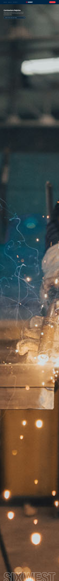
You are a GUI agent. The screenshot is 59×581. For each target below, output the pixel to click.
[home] (29, 2)
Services (5, 2)
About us (10, 2)
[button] (15, 2)
